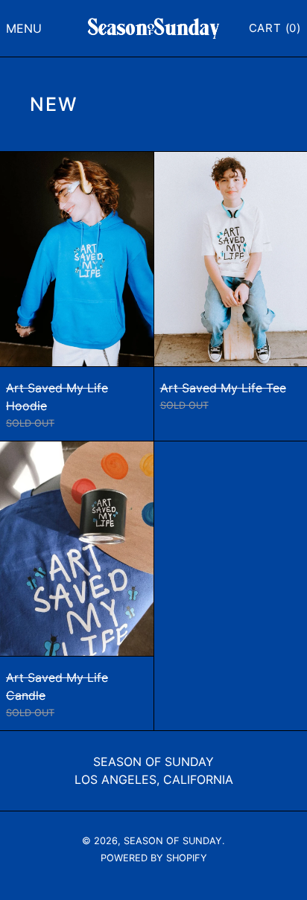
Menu (24, 28)
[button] (275, 28)
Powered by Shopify (154, 858)
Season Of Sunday (153, 761)
